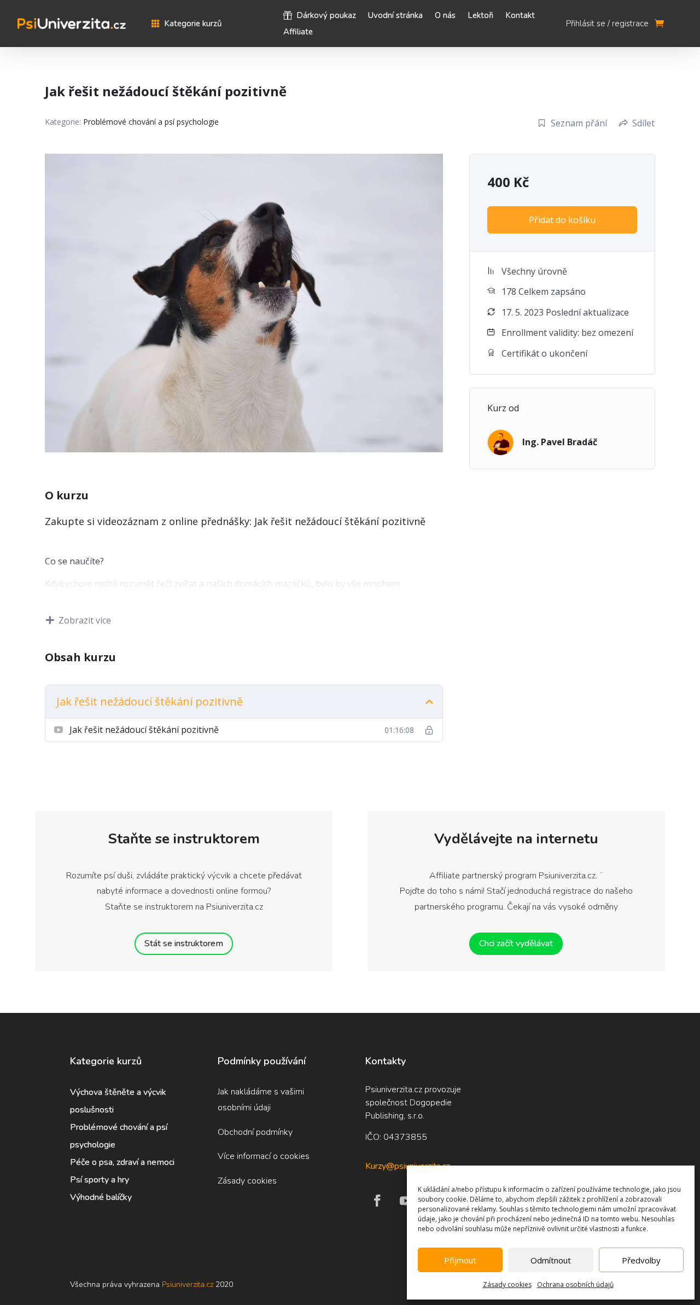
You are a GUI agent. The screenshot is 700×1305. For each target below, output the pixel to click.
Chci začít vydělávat (516, 943)
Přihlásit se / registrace (607, 24)
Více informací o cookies (264, 1156)
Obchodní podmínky (255, 1132)
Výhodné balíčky (102, 1197)
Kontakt (520, 16)
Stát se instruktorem (183, 943)
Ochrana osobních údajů (575, 1284)
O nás (445, 16)
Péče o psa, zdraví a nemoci (122, 1162)
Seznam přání (579, 123)
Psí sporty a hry (99, 1180)
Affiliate (298, 32)
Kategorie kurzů (192, 24)
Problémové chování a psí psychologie (151, 121)
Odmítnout (550, 1260)
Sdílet (643, 123)
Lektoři (480, 16)
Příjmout (460, 1260)
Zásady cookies (507, 1284)
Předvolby (641, 1260)
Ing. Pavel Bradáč (559, 442)
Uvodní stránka (395, 16)
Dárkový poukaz (326, 16)
